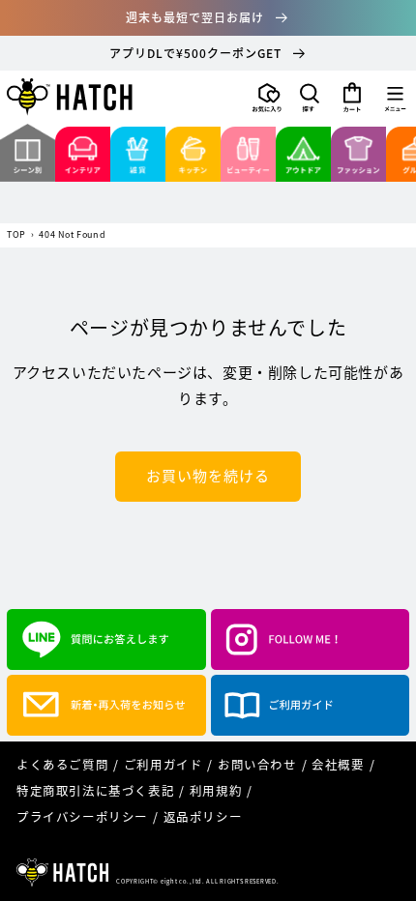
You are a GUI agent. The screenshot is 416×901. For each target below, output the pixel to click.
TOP (16, 235)
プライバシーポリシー (82, 816)
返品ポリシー (203, 816)
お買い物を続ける (208, 475)
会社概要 (338, 764)
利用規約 (216, 790)
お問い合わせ (257, 764)
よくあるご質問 (62, 764)
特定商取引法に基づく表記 (95, 790)
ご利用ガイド (163, 764)
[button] (309, 97)
